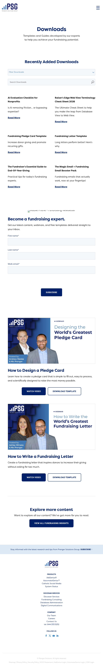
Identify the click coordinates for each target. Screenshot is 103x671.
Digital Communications (51, 606)
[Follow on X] (50, 636)
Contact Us (52, 621)
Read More (14, 117)
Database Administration (51, 603)
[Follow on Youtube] (53, 636)
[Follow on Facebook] (46, 636)
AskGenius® (52, 578)
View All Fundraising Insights (51, 523)
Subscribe (85, 549)
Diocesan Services (51, 597)
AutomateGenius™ (51, 581)
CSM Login (90, 662)
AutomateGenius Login (76, 662)
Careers (51, 619)
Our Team (51, 616)
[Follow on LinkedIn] (57, 636)
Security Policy (33, 662)
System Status (51, 586)
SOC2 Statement (46, 662)
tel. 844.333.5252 (51, 624)
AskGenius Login (60, 662)
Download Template (64, 391)
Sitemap (12, 662)
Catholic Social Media (51, 584)
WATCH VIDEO (34, 391)
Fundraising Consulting (51, 600)
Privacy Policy (22, 662)
